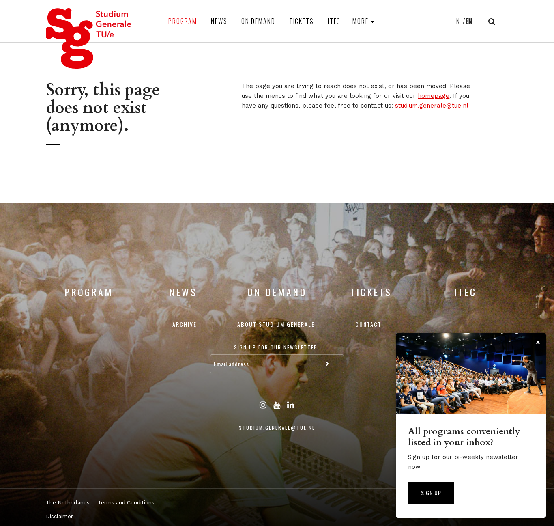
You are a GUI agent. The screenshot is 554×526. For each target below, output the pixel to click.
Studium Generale (89, 38)
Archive (184, 324)
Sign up (431, 492)
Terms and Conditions (126, 503)
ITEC (334, 21)
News (219, 21)
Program (182, 21)
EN (469, 21)
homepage (433, 95)
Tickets (301, 21)
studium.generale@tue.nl (431, 105)
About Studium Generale (276, 324)
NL (459, 21)
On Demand (258, 21)
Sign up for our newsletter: (277, 347)
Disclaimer (59, 516)
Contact (368, 324)
